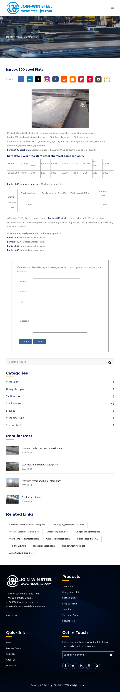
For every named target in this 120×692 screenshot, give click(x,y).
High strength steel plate (73, 545)
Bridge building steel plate (88, 531)
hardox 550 (13, 246)
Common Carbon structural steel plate (42, 448)
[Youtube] (89, 666)
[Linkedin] (81, 666)
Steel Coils (60, 382)
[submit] (112, 654)
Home (9, 37)
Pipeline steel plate (32, 497)
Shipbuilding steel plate (57, 531)
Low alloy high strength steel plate (40, 464)
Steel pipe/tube (60, 418)
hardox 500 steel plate (19, 150)
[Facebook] (65, 666)
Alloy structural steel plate (21, 552)
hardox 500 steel (57, 218)
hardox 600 (13, 250)
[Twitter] (73, 666)
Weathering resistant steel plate (24, 538)
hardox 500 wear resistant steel (23, 184)
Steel (8, 642)
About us (10, 659)
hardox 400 (13, 237)
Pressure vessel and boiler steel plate (41, 481)
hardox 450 (13, 241)
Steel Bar (60, 410)
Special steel (60, 425)
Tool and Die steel (17, 545)
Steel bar (67, 609)
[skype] (97, 666)
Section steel (60, 396)
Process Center (14, 648)
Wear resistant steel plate (58, 538)
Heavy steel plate (60, 389)
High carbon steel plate (44, 545)
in (29, 79)
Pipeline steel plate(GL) (87, 538)
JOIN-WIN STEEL (61, 685)
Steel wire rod (60, 403)
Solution (10, 653)
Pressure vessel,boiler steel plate (24, 531)
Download (11, 665)
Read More (12, 615)
